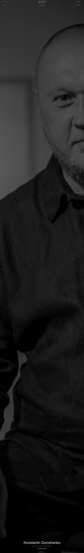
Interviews (42, 5)
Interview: (42, 548)
